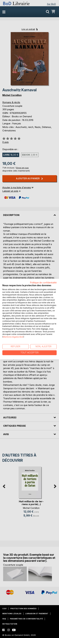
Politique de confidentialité (43, 282)
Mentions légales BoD (13, 337)
